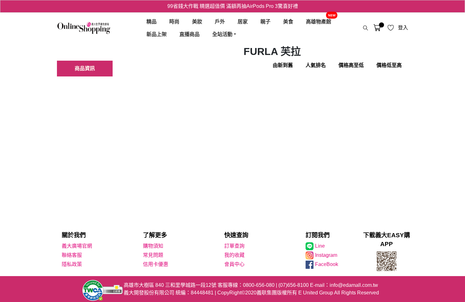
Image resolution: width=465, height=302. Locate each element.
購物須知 (153, 246)
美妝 (197, 21)
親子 (265, 21)
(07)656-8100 (293, 285)
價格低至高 (389, 65)
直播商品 (189, 34)
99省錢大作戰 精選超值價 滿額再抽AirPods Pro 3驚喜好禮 (232, 6)
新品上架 (156, 34)
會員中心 (234, 264)
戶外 (220, 21)
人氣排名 (316, 65)
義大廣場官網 (77, 246)
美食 (288, 21)
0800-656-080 (259, 285)
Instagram (326, 255)
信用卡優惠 (155, 264)
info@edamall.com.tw (354, 285)
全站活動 (222, 34)
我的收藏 (234, 255)
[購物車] (377, 28)
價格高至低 (351, 65)
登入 (403, 27)
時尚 (174, 21)
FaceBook (326, 264)
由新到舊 (283, 65)
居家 (243, 21)
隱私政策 (72, 264)
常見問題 (153, 255)
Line (320, 246)
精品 (151, 21)
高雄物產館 (318, 21)
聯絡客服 (72, 255)
